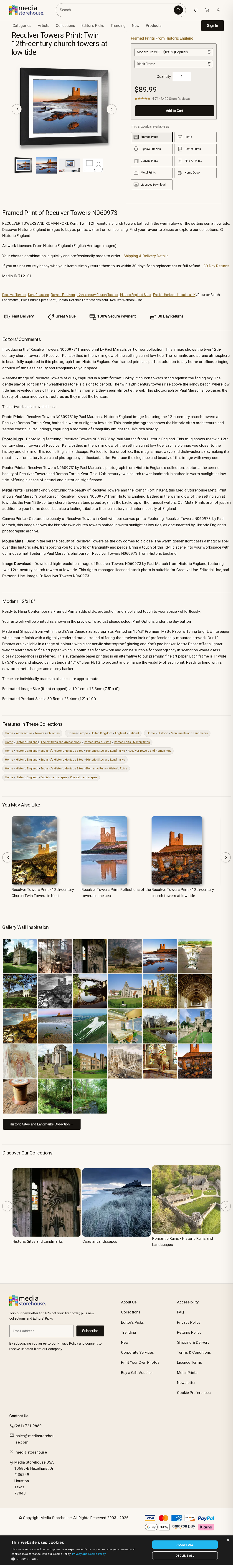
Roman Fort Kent (63, 295)
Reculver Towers (14, 295)
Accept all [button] (185, 1545)
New (135, 25)
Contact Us (18, 1416)
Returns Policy (189, 1332)
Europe (83, 733)
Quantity (164, 76)
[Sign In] (218, 10)
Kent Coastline (38, 295)
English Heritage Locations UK (174, 295)
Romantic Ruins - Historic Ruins (106, 768)
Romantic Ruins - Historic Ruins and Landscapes (182, 1241)
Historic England (27, 742)
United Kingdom (101, 733)
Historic (163, 733)
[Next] (111, 109)
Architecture (24, 733)
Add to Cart (174, 111)
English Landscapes (54, 777)
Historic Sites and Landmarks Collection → (42, 1124)
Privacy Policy (188, 1322)
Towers (39, 733)
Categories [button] (22, 25)
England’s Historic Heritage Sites (62, 750)
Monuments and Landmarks (189, 733)
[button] (79, 1559)
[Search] (178, 10)
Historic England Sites (135, 295)
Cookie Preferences (194, 1392)
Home (9, 733)
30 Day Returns (216, 266)
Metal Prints (187, 1372)
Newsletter (186, 1382)
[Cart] (207, 10)
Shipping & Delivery (193, 1342)
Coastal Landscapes (83, 777)
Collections (65, 25)
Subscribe (90, 1331)
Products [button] (154, 25)
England (120, 733)
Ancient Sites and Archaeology (61, 742)
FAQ (180, 1312)
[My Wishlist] (195, 10)
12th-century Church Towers (97, 295)
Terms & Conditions (194, 1352)
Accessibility (188, 1302)
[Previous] (17, 109)
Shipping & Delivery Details (146, 256)
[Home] (30, 10)
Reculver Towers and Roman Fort (149, 750)
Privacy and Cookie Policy (89, 1554)
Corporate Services (137, 1352)
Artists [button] (43, 25)
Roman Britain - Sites (97, 742)
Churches (53, 733)
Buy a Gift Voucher (137, 1372)
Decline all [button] (185, 1555)
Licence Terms (189, 1362)
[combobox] (115, 10)
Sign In (212, 25)
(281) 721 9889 (28, 1426)
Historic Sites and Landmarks (105, 750)
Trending (118, 25)
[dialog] (116, 1550)
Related (134, 733)
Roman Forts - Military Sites (132, 742)
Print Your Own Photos (140, 1362)
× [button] (228, 1540)
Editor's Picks (92, 25)
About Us (129, 1302)
